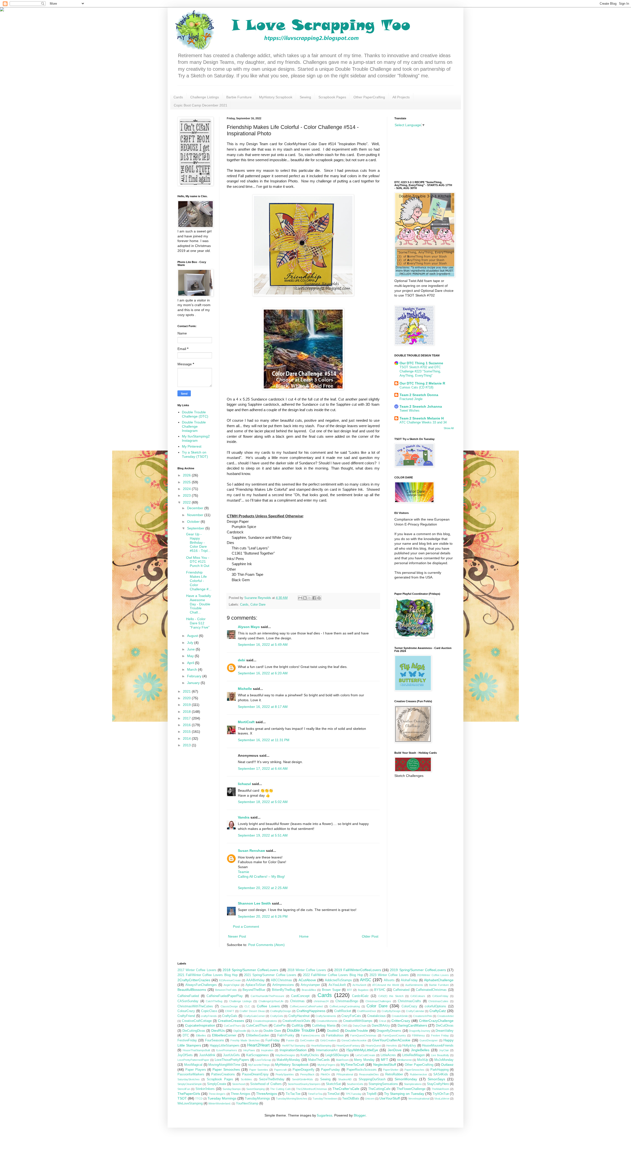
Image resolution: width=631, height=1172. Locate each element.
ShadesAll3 (344, 1079)
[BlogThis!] (304, 597)
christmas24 (321, 1001)
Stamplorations (413, 1084)
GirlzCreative (328, 1040)
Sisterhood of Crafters (266, 1084)
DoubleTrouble (356, 1030)
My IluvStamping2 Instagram (196, 438)
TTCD (199, 1098)
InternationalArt (327, 1050)
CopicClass (209, 1011)
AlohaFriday (409, 980)
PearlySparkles (285, 1074)
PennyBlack (307, 1074)
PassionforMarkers (190, 1074)
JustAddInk (207, 1055)
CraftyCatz (437, 1011)
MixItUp (422, 1060)
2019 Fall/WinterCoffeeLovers (357, 970)
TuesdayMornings (257, 1098)
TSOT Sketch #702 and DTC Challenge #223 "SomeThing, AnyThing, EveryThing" (420, 371)
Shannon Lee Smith (254, 903)
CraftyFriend (186, 1016)
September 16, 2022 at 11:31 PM (263, 740)
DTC (186, 1035)
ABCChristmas (281, 980)
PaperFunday (330, 1069)
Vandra (243, 817)
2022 (187, 502)
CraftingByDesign (280, 1011)
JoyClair (444, 1050)
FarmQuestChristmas (363, 1035)
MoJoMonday (444, 1060)
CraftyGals (229, 1016)
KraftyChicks (309, 1055)
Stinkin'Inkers (205, 1089)
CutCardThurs (232, 1025)
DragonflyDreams (389, 1030)
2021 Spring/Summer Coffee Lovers (270, 975)
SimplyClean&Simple (189, 1084)
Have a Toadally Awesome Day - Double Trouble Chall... (198, 604)
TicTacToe (293, 1094)
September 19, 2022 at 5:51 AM (263, 835)
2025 (187, 482)
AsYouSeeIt (359, 984)
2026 (187, 475)
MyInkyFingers (326, 1064)
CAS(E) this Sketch (390, 996)
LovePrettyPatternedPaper (193, 1059)
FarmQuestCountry (394, 1035)
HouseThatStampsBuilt (196, 1050)
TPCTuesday (354, 1093)
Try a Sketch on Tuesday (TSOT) (195, 454)
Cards (178, 97)
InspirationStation (293, 1050)
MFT (384, 1060)
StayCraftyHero (438, 1084)
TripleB (372, 1094)
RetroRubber (394, 1074)
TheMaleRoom (440, 1088)
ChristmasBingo (346, 1001)
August (193, 636)
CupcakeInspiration (200, 1025)
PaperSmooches (414, 1069)
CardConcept (300, 996)
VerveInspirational (418, 1098)
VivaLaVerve (441, 1098)
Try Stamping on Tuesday (404, 1094)
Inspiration (267, 1050)
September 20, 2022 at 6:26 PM (263, 916)
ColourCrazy (186, 1011)
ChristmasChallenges (378, 1001)
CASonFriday (440, 996)
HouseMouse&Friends (438, 1045)
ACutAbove (307, 980)
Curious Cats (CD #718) (416, 387)
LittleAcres (388, 1055)
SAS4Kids (440, 1074)
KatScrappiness (257, 1055)
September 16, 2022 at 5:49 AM (263, 645)
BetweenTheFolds (226, 989)
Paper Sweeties (258, 1069)
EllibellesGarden (257, 1035)
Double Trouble (301, 1030)
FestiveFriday (187, 1040)
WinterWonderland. (219, 1103)
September (196, 528)
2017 (187, 718)
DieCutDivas (445, 1025)
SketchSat (333, 1084)
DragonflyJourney (419, 1030)
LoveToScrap (263, 1059)
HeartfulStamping (321, 1045)
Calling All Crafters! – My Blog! (261, 876)
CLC (247, 1006)
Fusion (290, 1040)
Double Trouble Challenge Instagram (194, 426)
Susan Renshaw (251, 851)
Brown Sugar (331, 990)
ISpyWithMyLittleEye (362, 1050)
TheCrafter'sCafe (346, 1089)
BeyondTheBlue (254, 990)
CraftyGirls (276, 1016)
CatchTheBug (214, 1001)
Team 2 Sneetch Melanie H (422, 418)
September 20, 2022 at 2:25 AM (263, 888)
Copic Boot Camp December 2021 (200, 105)
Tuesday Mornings (222, 1098)
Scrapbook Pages (332, 97)
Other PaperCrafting (369, 97)
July (190, 643)
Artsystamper (310, 985)
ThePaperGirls (188, 1094)
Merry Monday (364, 1060)
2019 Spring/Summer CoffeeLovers (418, 970)
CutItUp (297, 1025)
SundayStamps (232, 1088)
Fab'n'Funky (285, 1035)
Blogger (360, 1115)
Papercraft (280, 1069)
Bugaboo (363, 989)
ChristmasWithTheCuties (195, 1006)
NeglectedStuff (384, 1065)
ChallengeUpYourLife (271, 1001)
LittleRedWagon (413, 1055)
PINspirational (344, 1074)
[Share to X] (309, 597)
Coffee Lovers (268, 1006)
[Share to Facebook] (314, 597)
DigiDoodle (239, 1030)
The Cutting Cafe (280, 1088)
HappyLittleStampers (225, 1045)
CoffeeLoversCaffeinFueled (306, 1006)
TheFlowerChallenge (411, 1089)
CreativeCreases (231, 1021)
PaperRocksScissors (362, 1069)
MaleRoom (342, 1059)
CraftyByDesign (391, 1011)
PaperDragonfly (304, 1069)
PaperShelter (391, 1069)
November (195, 515)
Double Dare (272, 1030)
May (191, 656)
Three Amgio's (217, 1093)
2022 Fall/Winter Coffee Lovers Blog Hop (333, 975)
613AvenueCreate (230, 980)
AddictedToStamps (338, 980)
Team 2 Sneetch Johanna (421, 406)
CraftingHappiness (311, 1011)
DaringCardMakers (412, 1025)
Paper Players (195, 1069)
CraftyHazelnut (299, 1016)
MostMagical (193, 1065)
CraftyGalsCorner (254, 1016)
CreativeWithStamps (357, 1021)
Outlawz (447, 1065)
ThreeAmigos (266, 1094)
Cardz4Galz (360, 996)
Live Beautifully (440, 1055)
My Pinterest (191, 446)
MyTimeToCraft (352, 1065)
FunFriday (272, 1040)
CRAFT (229, 1011)
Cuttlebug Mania (323, 1025)
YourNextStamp (247, 1103)
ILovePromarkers (226, 1050)
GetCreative (307, 1040)
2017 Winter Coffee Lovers (196, 970)
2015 (187, 732)
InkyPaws (249, 1050)
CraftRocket (342, 1011)
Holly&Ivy (409, 1045)
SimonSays (436, 1079)
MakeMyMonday (288, 1060)
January (194, 683)
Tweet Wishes (410, 410)
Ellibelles (201, 1035)
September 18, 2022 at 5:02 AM (263, 802)
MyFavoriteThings (259, 1064)
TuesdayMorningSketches (291, 1098)
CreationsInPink (422, 1016)
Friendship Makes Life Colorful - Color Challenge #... (198, 580)
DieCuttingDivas (193, 1030)
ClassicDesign (229, 1006)
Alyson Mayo (249, 627)
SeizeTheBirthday (271, 1079)
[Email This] (300, 597)
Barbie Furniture (239, 97)
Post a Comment (246, 926)
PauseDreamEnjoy (255, 1074)
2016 (187, 725)
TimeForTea (315, 1093)
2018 (187, 712)
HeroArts (391, 1045)
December (195, 508)
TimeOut (333, 1094)
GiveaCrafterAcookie (354, 1040)
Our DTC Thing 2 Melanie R (422, 383)
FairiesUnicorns (310, 1035)
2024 (187, 489)
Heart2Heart (258, 1045)
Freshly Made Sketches (245, 1040)
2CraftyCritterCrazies (193, 980)
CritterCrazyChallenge (436, 1021)
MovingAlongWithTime (224, 1065)
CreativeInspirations (265, 1020)
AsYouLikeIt (337, 985)
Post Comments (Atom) (266, 945)
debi (241, 660)
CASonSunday (187, 1001)
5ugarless (324, 1115)
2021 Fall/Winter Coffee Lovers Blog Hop (207, 975)
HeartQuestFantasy (348, 1045)
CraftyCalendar (415, 1011)
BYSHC (379, 990)
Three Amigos (240, 1094)
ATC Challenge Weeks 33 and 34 (423, 422)
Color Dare (257, 604)
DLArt (254, 1030)
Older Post (370, 936)
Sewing (305, 97)
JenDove (395, 1050)
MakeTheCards (319, 1060)
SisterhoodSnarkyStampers (304, 1084)
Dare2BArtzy (381, 1025)
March (192, 669)
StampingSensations (383, 1084)
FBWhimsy (418, 1035)
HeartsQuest (373, 1045)
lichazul (244, 784)
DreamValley (445, 1030)
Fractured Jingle (411, 399)
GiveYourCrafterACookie (391, 1040)
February (194, 676)
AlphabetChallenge (439, 980)
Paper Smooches (226, 1069)
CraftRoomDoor (366, 1011)
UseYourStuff (389, 1098)
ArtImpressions (283, 985)
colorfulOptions (435, 1006)
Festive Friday (440, 1035)
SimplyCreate (216, 1084)
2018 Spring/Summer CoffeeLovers (250, 970)
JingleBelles (420, 1050)
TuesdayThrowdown (325, 1098)
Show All (449, 428)
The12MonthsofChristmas (311, 1088)
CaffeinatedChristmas (431, 990)
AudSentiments (414, 984)
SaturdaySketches (188, 1079)
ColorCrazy (409, 1006)
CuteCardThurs (257, 1025)
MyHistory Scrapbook (275, 97)
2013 (187, 745)
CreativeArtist (445, 1016)
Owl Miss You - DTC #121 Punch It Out (197, 562)
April (191, 663)
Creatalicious (376, 1016)
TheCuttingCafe (379, 1089)
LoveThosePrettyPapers (232, 1060)
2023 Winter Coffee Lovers (389, 975)
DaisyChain (360, 1025)
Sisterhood (238, 1084)
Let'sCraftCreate (365, 1055)
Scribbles (246, 1079)
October (194, 522)
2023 (187, 495)
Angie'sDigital (231, 984)
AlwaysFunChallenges (201, 985)
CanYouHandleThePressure (267, 996)
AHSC (365, 980)
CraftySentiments (326, 1016)
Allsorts (389, 980)
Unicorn (369, 1098)
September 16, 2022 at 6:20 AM (263, 673)
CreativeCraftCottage (197, 1021)
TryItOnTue (441, 1094)
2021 (187, 691)
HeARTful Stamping (294, 1045)
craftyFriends (209, 1016)
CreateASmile (400, 1016)
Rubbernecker (418, 1074)
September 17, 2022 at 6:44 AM (263, 768)
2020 (187, 698)
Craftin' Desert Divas (252, 1011)
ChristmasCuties (438, 1001)
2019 (187, 705)
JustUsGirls (231, 1055)
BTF (349, 989)
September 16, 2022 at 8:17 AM (263, 707)
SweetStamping (255, 1088)
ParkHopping (439, 1069)
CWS (344, 1025)
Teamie (243, 872)
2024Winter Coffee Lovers (433, 975)
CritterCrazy (400, 1021)
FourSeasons (214, 1040)
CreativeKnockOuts (296, 1021)
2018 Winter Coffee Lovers (306, 970)
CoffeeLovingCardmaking (345, 1006)
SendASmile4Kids (302, 1079)
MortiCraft (246, 722)
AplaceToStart (255, 985)
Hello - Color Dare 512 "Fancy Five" (198, 623)
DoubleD (333, 1030)
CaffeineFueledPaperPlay (225, 996)
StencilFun (183, 1088)
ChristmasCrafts (409, 1001)
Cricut (382, 1020)
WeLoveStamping (190, 1103)
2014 (187, 738)
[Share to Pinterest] (318, 597)
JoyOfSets (185, 1055)
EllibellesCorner (224, 1035)
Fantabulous (335, 1035)
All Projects (401, 97)
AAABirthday (255, 980)
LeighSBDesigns (337, 1055)
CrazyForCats (351, 1016)
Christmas (297, 1001)
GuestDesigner (429, 1040)
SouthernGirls (355, 1084)
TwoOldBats (350, 1098)
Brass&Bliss (309, 989)
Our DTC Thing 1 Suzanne (421, 363)
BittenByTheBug (283, 990)
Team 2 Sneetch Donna (419, 395)
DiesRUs (218, 1030)
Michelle (245, 689)
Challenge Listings (204, 97)
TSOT (182, 1098)
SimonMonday (406, 1079)
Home (304, 936)
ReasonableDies (369, 1074)
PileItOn (325, 1074)
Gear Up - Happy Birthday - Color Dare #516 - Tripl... (198, 542)
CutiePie (280, 1025)
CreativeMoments (327, 1020)
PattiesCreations (223, 1074)
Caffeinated (401, 990)
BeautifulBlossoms (191, 990)
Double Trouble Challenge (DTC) (195, 414)
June (191, 649)
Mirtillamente (404, 1059)
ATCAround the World (385, 984)
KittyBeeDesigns (285, 1055)
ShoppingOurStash (372, 1079)
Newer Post (237, 936)
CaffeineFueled (188, 996)
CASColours (417, 996)
